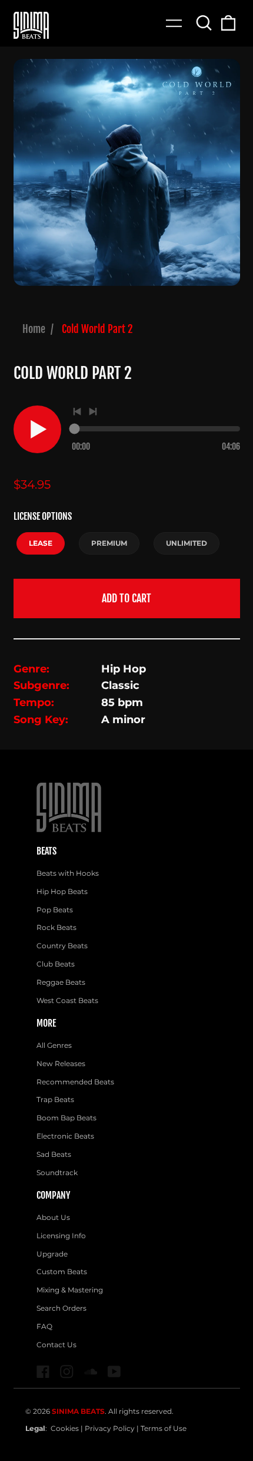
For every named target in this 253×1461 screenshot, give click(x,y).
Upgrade (52, 1253)
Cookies (65, 1428)
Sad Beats (53, 1154)
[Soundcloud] (91, 1371)
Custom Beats (61, 1271)
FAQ (44, 1326)
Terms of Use (164, 1428)
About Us (53, 1217)
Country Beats (62, 945)
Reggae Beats (60, 982)
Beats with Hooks (67, 873)
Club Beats (55, 963)
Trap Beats (55, 1099)
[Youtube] (114, 1371)
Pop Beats (54, 909)
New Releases (60, 1063)
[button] (204, 23)
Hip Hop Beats (62, 891)
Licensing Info (61, 1235)
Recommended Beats (75, 1081)
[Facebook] (43, 1371)
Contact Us (56, 1344)
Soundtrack (57, 1172)
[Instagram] (67, 1371)
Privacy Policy (110, 1428)
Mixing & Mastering (69, 1289)
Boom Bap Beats (66, 1117)
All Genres (54, 1045)
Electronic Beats (65, 1136)
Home (33, 328)
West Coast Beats (67, 1000)
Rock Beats (56, 927)
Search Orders (61, 1308)
